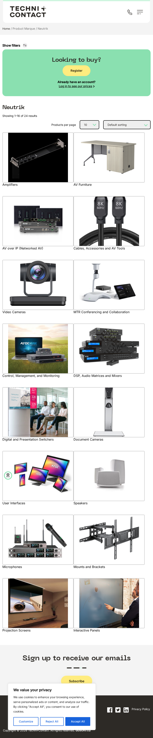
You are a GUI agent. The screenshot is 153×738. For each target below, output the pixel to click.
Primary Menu (140, 12)
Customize (26, 721)
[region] (52, 706)
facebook (109, 710)
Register (76, 70)
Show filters (11, 45)
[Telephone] (131, 13)
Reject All (52, 721)
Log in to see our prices (75, 86)
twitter (118, 710)
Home (6, 28)
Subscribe (76, 681)
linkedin (126, 710)
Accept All (78, 721)
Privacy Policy (141, 709)
